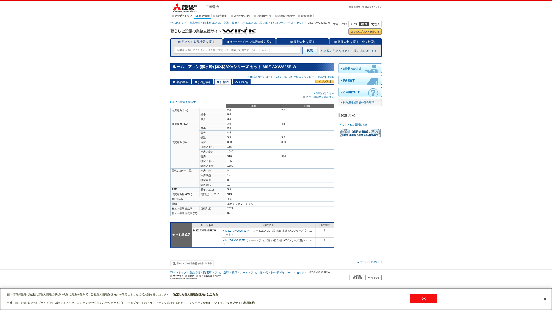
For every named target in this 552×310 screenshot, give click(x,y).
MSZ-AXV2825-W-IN (237, 230)
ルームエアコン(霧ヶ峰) (254, 22)
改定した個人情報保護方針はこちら (195, 294)
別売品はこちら (325, 93)
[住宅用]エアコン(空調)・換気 (220, 22)
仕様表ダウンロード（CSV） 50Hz (270, 76)
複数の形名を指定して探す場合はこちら (350, 51)
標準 (364, 24)
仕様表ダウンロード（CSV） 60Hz (313, 76)
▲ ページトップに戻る (368, 262)
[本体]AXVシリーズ (282, 22)
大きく (373, 24)
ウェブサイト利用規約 (241, 302)
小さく (356, 24)
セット (300, 22)
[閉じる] (545, 299)
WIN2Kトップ (178, 22)
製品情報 (195, 22)
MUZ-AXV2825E (235, 240)
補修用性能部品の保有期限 (358, 102)
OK (424, 298)
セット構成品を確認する (320, 96)
